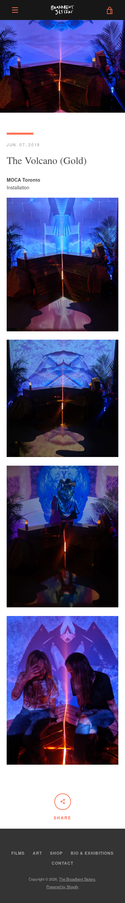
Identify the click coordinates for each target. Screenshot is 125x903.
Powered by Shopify (62, 886)
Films (18, 853)
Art (37, 853)
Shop (56, 853)
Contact (62, 863)
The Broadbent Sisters (77, 879)
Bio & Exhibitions (92, 853)
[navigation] (15, 10)
